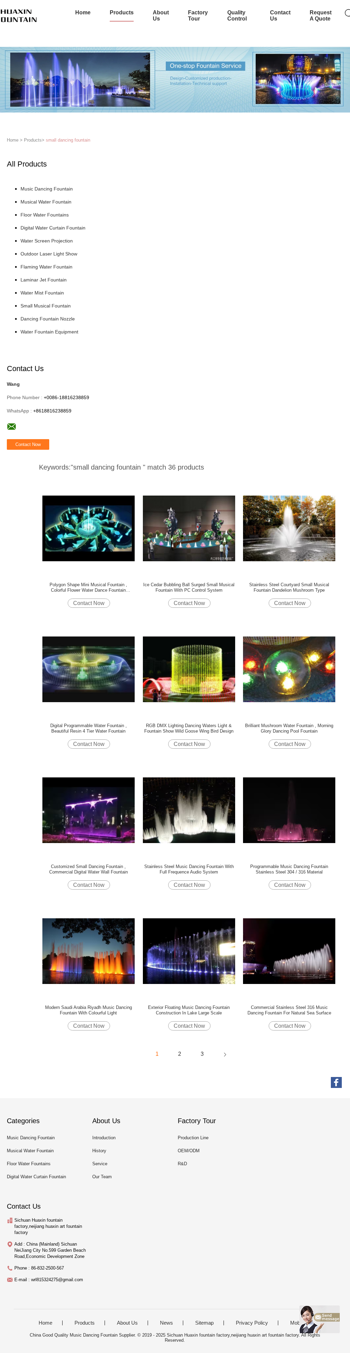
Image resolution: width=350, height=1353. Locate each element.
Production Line (193, 1137)
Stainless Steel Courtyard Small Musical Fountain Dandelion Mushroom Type (289, 587)
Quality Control (237, 16)
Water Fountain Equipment (49, 331)
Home (83, 12)
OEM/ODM (189, 1150)
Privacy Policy (252, 1323)
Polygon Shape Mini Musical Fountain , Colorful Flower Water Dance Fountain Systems (88, 587)
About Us (161, 16)
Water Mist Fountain (42, 292)
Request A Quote (321, 16)
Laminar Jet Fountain (44, 280)
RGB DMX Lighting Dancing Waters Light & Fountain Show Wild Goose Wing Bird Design (188, 728)
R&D (182, 1163)
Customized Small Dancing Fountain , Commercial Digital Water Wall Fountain (88, 869)
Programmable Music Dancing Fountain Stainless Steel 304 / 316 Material (289, 869)
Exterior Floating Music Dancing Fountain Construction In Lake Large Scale (189, 1010)
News (166, 1323)
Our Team (102, 1176)
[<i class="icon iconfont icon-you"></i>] (225, 1054)
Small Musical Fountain (46, 305)
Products (122, 12)
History (99, 1150)
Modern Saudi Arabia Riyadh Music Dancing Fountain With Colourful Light (88, 1010)
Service (99, 1163)
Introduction (104, 1137)
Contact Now (89, 603)
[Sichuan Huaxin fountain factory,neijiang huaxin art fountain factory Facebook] (336, 1082)
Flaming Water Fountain (46, 267)
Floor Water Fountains (45, 215)
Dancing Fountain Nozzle (48, 318)
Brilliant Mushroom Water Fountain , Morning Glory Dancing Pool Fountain (289, 728)
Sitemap (204, 1323)
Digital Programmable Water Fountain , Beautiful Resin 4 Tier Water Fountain (88, 728)
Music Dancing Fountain (47, 189)
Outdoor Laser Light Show (49, 254)
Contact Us (280, 16)
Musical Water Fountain (46, 202)
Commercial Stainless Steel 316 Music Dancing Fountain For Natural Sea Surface (289, 1010)
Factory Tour (198, 16)
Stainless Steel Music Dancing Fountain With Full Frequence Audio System (189, 869)
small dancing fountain (68, 140)
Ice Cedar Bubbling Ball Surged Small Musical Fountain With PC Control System (188, 587)
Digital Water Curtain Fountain (53, 228)
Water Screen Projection (47, 241)
